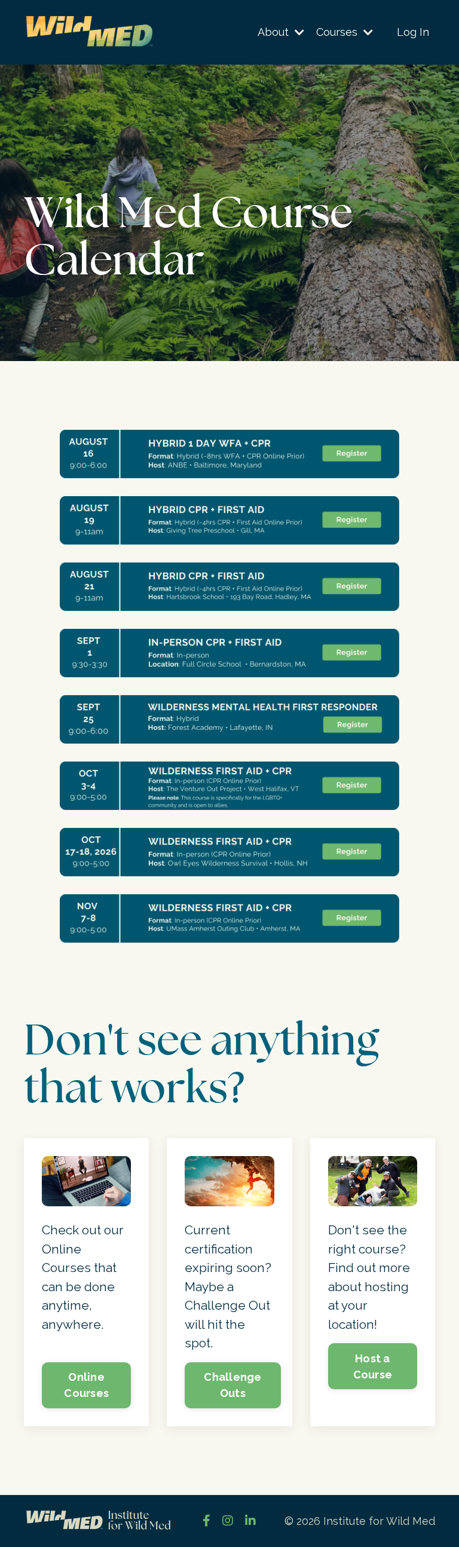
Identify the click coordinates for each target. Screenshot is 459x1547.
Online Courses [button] (86, 1385)
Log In (413, 32)
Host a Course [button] (373, 1366)
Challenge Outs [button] (232, 1385)
